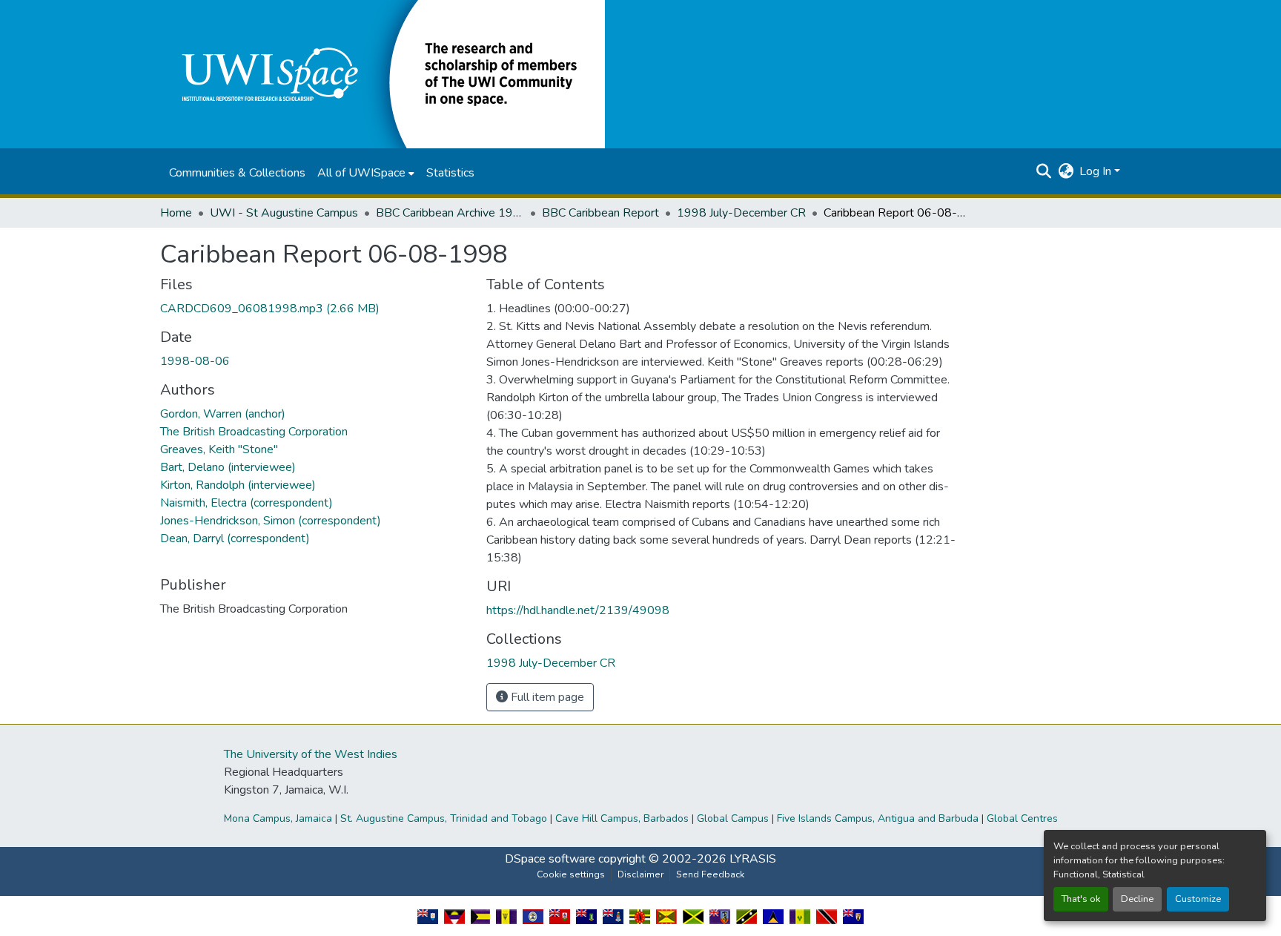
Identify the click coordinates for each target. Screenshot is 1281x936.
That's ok (1081, 899)
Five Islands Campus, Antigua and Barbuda (878, 818)
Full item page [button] (546, 697)
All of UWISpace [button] (361, 173)
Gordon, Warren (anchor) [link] (222, 414)
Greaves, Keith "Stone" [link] (219, 449)
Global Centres (1022, 818)
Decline (1137, 899)
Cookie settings (571, 874)
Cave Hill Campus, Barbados (622, 818)
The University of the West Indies (310, 754)
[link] (314, 308)
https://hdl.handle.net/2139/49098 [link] (577, 610)
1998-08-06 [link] (195, 361)
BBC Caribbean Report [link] (600, 213)
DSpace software (550, 859)
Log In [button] (1096, 171)
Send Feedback (710, 874)
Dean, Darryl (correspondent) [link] (235, 538)
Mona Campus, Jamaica (278, 818)
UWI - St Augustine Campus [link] (284, 213)
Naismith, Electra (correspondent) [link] (246, 503)
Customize (1198, 899)
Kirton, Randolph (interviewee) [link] (238, 485)
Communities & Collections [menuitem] (237, 173)
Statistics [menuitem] (450, 173)
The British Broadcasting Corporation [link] (254, 431)
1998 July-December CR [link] (741, 213)
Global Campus (733, 818)
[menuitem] (365, 173)
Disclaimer (640, 874)
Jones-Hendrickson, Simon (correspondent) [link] (270, 521)
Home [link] (176, 213)
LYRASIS (752, 859)
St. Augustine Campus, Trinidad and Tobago (443, 818)
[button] (382, 73)
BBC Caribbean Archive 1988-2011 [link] (450, 213)
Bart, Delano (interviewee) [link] (228, 467)
